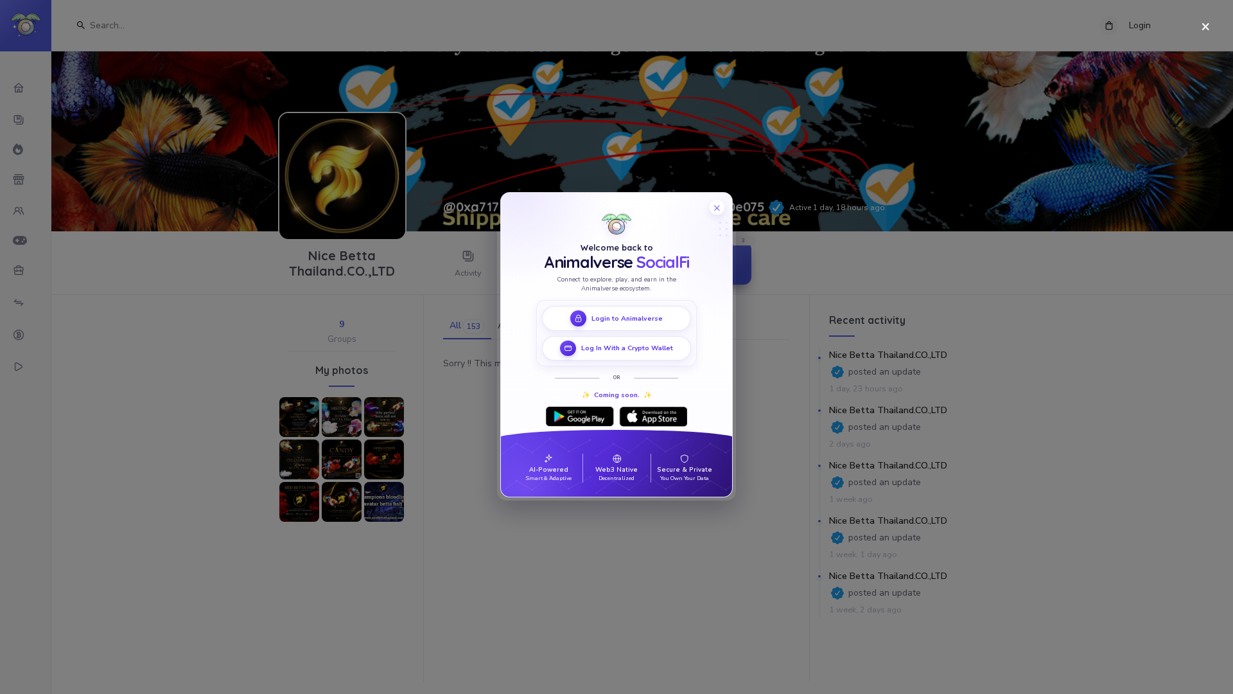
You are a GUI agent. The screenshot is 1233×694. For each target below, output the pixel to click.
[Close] (1206, 27)
